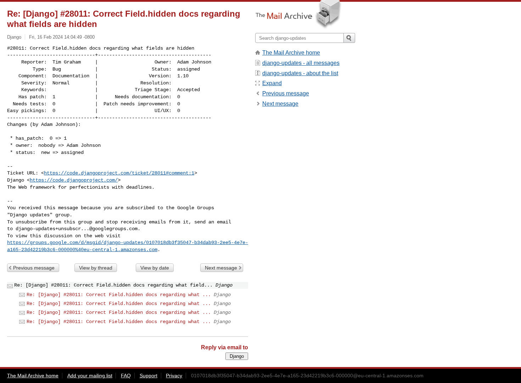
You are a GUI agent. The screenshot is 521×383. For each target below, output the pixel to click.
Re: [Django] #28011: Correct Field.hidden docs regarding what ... (119, 295)
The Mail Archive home (291, 53)
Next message (221, 268)
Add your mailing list (89, 375)
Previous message (34, 268)
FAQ (126, 375)
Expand (272, 83)
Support (148, 375)
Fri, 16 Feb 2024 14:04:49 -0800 (62, 37)
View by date (154, 268)
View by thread (95, 268)
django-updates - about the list (300, 73)
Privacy (174, 375)
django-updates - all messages (301, 63)
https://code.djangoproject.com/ (74, 180)
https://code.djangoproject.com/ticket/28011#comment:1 (119, 173)
